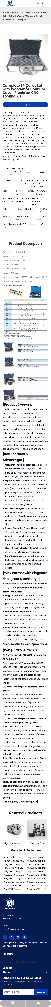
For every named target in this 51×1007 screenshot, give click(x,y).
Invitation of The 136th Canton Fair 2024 (37, 885)
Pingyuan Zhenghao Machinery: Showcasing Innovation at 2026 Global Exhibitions (37, 860)
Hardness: (28, 182)
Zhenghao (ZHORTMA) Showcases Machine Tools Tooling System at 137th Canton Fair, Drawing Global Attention (37, 874)
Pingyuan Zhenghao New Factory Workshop (37, 867)
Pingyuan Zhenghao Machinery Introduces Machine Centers (37, 857)
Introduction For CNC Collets (14, 857)
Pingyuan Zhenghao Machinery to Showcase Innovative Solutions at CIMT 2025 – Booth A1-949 (14, 878)
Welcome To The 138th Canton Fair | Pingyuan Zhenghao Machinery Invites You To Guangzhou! (37, 864)
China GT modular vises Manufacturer (37, 878)
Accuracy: (30, 191)
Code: (28, 172)
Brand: (28, 168)
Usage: (6, 191)
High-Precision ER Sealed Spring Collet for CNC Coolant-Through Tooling (14, 843)
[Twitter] (18, 937)
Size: (27, 198)
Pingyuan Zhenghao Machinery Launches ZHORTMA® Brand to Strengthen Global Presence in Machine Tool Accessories (14, 874)
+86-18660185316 (12, 918)
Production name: (9, 226)
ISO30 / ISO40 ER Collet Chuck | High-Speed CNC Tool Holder (37, 843)
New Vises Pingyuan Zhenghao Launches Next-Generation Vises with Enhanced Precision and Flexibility (14, 867)
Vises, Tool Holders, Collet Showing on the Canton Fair (14, 885)
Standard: (29, 209)
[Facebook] (5, 937)
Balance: (29, 216)
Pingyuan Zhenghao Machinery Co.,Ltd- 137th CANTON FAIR (37, 871)
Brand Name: (31, 224)
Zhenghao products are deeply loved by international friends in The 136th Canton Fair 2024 (37, 882)
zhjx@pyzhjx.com (13, 929)
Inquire (27, 104)
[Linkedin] (11, 937)
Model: (6, 168)
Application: (6, 200)
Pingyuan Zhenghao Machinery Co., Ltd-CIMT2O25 (14, 871)
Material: (6, 180)
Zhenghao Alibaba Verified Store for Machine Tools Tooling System (14, 882)
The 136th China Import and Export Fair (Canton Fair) (14, 889)
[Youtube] (24, 937)
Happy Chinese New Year (14, 860)
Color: (5, 209)
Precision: (7, 216)
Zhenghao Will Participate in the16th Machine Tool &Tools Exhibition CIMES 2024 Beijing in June (37, 889)
